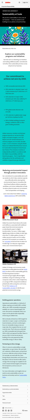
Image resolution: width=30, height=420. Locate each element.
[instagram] (6, 410)
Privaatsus (19, 413)
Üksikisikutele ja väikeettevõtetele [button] (10, 385)
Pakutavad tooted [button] (6, 402)
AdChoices (18, 417)
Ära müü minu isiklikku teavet (8, 417)
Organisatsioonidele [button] (7, 392)
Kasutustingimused (6, 415)
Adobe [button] (3, 399)
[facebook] (3, 410)
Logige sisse (25, 2)
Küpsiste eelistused (14, 415)
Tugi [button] (3, 396)
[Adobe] (8, 2)
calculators (8, 241)
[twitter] (8, 410)
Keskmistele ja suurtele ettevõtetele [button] (10, 389)
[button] (19, 2)
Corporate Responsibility (8, 6)
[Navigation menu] (2, 2)
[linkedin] (11, 410)
